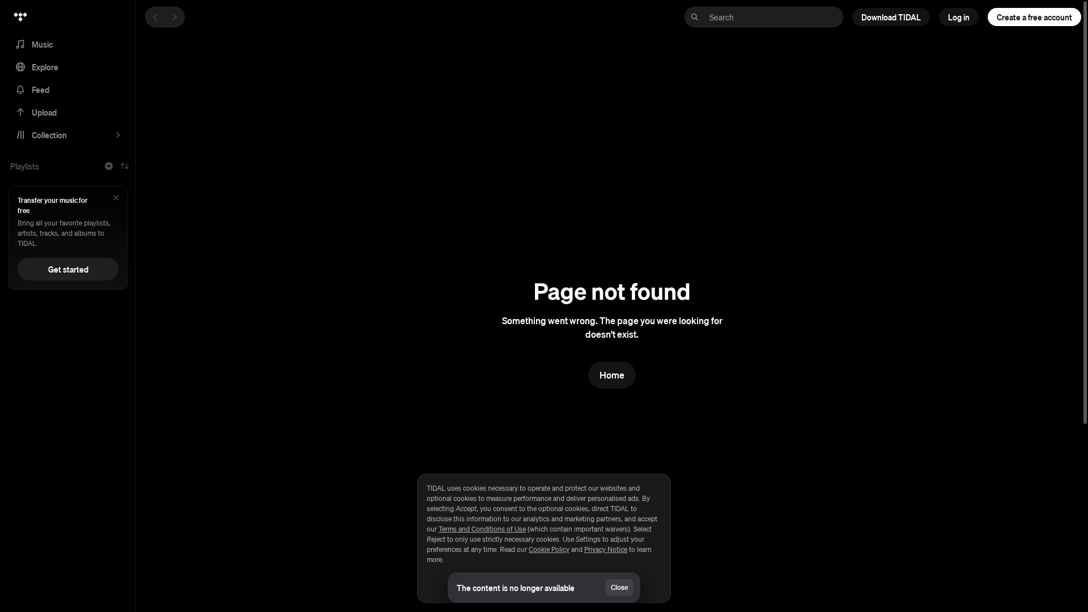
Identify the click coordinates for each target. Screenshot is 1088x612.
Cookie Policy (549, 549)
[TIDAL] (20, 17)
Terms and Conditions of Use (482, 529)
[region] (544, 538)
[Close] (116, 199)
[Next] (174, 17)
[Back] (155, 17)
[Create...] (108, 166)
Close (619, 587)
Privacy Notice (605, 549)
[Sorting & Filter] (124, 166)
